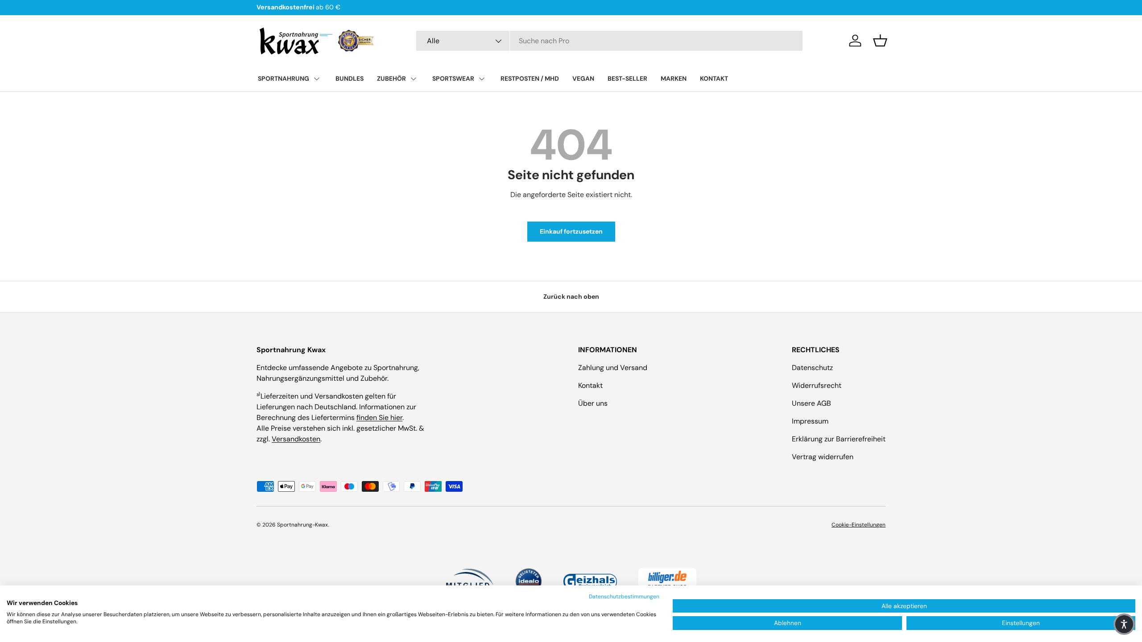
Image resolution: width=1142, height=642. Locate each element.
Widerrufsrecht (816, 385)
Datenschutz (812, 367)
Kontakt (590, 385)
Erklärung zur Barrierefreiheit (838, 439)
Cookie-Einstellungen (858, 524)
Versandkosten (296, 439)
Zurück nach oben (571, 296)
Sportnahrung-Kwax (302, 524)
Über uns (593, 403)
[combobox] (609, 41)
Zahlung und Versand (612, 367)
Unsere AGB (811, 403)
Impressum (810, 421)
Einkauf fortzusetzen (571, 231)
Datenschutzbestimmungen (624, 596)
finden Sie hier (379, 417)
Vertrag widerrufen (822, 456)
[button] (880, 40)
